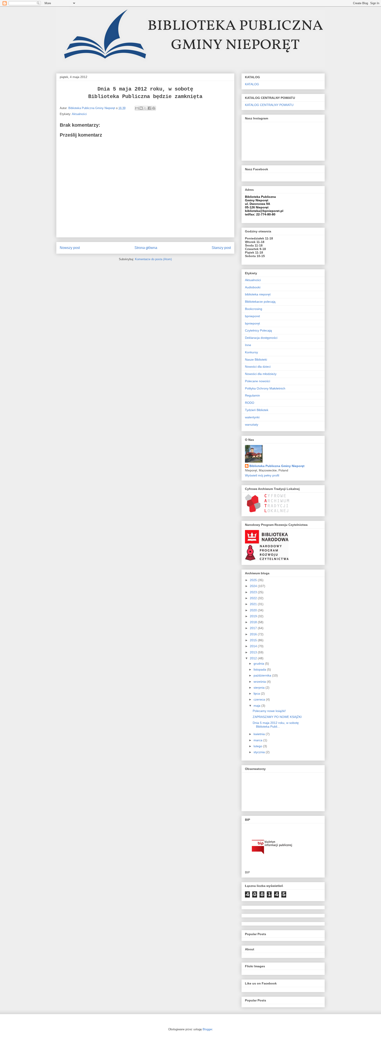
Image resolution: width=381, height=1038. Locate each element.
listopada (260, 669)
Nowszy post (70, 248)
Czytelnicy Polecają (258, 330)
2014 (254, 646)
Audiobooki (252, 287)
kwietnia (260, 734)
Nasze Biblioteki (256, 359)
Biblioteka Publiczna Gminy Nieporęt (276, 466)
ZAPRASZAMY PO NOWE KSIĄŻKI (277, 717)
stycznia (260, 752)
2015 (254, 640)
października (263, 675)
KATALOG (252, 84)
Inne (248, 345)
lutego (258, 746)
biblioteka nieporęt (258, 294)
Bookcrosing (253, 309)
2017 (254, 628)
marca (258, 740)
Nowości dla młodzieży (260, 374)
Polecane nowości (257, 381)
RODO (249, 402)
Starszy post (221, 248)
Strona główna (145, 248)
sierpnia (259, 687)
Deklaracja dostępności (261, 337)
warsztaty (251, 424)
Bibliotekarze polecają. (260, 301)
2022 (254, 598)
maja (257, 705)
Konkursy (251, 352)
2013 (254, 652)
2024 (254, 586)
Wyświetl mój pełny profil (262, 475)
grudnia (259, 663)
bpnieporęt (252, 323)
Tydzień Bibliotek (256, 410)
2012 (254, 658)
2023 (254, 592)
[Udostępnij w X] (145, 108)
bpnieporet (252, 316)
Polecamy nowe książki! (269, 711)
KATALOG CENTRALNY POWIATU (269, 105)
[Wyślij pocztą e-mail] (137, 108)
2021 (254, 604)
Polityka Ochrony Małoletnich (265, 388)
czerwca (260, 699)
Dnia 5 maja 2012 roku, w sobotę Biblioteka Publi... (276, 724)
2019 (254, 616)
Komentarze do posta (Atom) (153, 259)
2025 (254, 580)
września (260, 681)
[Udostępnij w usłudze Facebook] (149, 108)
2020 (254, 610)
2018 (254, 622)
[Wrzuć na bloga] (141, 108)
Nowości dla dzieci (258, 366)
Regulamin (252, 395)
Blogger (207, 1029)
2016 (254, 634)
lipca (257, 693)
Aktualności (79, 114)
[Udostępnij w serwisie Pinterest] (153, 108)
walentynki (252, 417)
